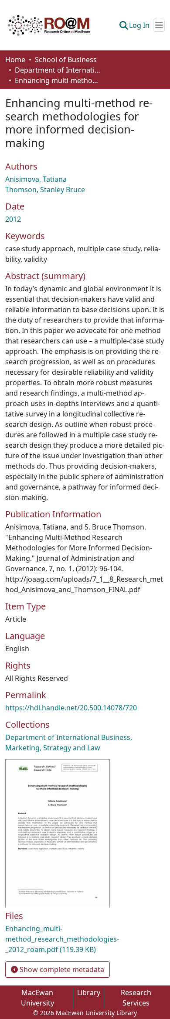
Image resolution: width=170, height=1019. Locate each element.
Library (88, 992)
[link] (85, 939)
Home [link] (15, 59)
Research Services (136, 998)
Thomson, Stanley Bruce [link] (45, 189)
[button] (48, 25)
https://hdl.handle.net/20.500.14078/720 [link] (71, 708)
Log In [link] (139, 25)
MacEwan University (37, 998)
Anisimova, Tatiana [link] (36, 179)
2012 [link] (13, 219)
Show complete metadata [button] (61, 969)
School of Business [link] (66, 59)
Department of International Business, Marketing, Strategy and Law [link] (58, 70)
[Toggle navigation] (159, 25)
